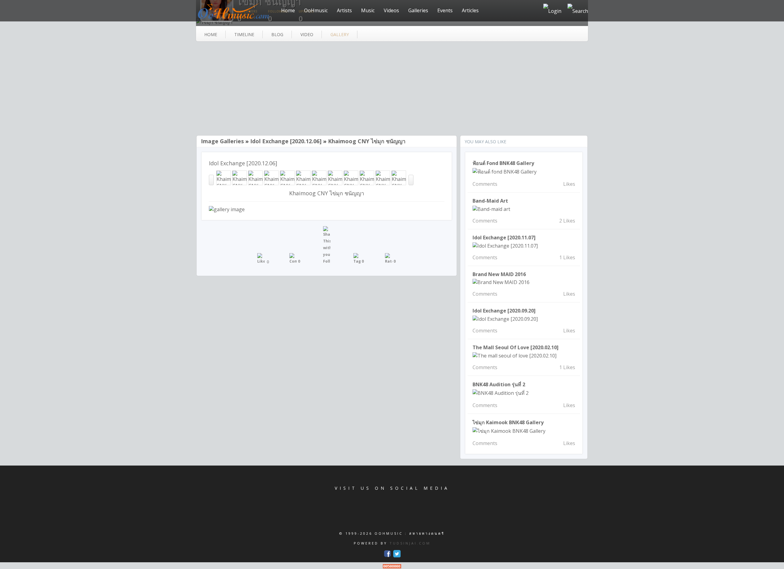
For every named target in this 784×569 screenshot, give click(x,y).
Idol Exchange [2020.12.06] (286, 141)
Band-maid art (490, 200)
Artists (344, 10)
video (306, 34)
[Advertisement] (392, 89)
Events (445, 10)
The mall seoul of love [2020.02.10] (516, 347)
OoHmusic (316, 10)
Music (368, 10)
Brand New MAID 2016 (499, 274)
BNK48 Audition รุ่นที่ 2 (499, 384)
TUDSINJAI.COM (410, 543)
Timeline (244, 34)
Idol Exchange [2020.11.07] (504, 237)
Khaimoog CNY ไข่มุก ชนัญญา (366, 141)
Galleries (418, 10)
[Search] (577, 10)
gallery (339, 34)
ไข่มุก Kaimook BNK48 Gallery (508, 422)
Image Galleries (222, 141)
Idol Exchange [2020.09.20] (504, 310)
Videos (391, 10)
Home (288, 10)
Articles (470, 10)
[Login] (552, 10)
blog (277, 34)
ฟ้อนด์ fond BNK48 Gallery (503, 163)
